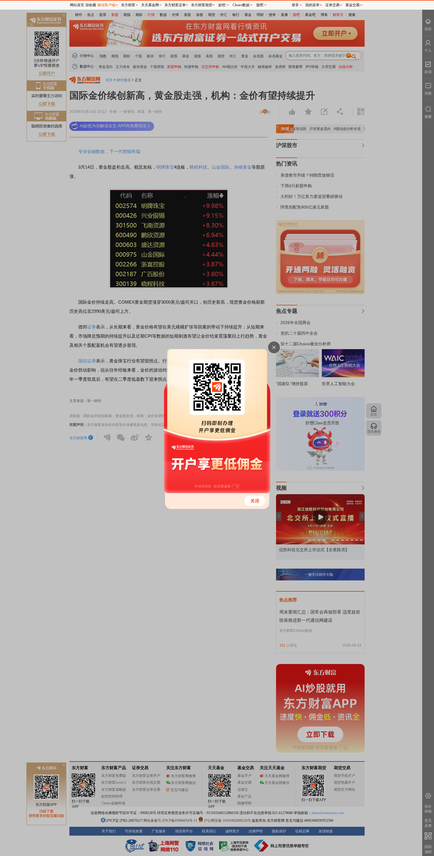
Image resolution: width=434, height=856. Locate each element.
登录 (295, 5)
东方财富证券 (175, 5)
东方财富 (128, 5)
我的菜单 (312, 5)
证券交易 (332, 5)
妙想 (222, 5)
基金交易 (352, 5)
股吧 (259, 5)
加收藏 (90, 5)
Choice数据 (241, 5)
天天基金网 (150, 5)
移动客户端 (106, 5)
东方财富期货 (201, 5)
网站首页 (77, 5)
